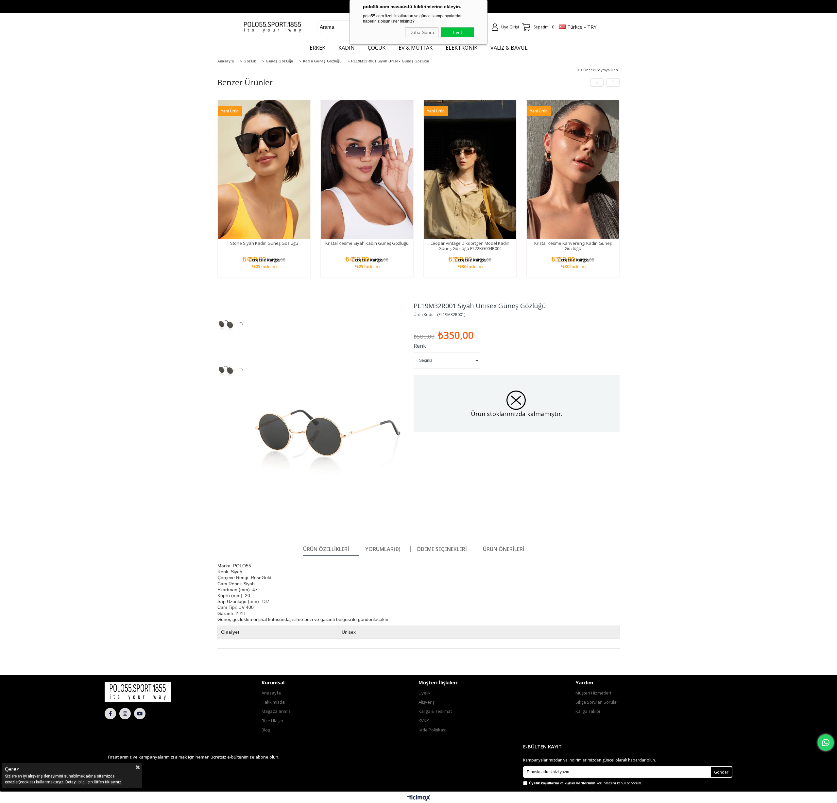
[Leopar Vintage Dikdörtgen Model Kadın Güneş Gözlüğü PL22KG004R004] (470, 169)
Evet (457, 32)
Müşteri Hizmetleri (593, 693)
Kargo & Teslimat (435, 711)
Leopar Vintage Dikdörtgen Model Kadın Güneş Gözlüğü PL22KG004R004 (470, 245)
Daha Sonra (421, 32)
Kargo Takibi (587, 711)
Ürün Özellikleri (326, 549)
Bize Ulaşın (272, 721)
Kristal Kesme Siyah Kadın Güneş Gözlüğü (367, 243)
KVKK (423, 721)
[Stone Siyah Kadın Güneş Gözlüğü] (264, 169)
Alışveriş (426, 702)
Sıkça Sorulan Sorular (596, 702)
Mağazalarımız (276, 711)
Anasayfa (271, 693)
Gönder (721, 772)
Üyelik (424, 693)
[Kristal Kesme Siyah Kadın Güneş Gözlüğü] (367, 169)
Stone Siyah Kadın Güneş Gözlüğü (264, 243)
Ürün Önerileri (503, 549)
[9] (156, 692)
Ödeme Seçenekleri (442, 549)
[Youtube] (139, 713)
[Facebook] (110, 713)
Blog (266, 730)
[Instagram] (125, 713)
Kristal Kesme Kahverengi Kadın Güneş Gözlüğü (573, 245)
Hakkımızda (273, 702)
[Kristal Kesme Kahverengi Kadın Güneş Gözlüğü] (573, 169)
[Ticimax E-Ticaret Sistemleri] (418, 798)
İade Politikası (432, 730)
